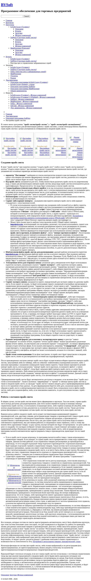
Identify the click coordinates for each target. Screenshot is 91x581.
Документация (12, 80)
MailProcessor (15, 74)
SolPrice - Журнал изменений (22, 99)
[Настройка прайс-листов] (9, 141)
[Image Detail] (9, 150)
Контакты (10, 23)
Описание (19, 29)
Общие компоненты (18, 91)
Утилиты (14, 76)
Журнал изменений (23, 35)
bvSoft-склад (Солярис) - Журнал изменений (28, 95)
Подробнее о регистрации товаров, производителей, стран (56, 541)
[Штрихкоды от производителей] (14, 470)
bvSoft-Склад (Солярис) (20, 27)
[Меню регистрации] (59, 141)
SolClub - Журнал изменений (22, 106)
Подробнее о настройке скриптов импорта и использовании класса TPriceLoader (46, 217)
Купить (18, 31)
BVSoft (7, 4)
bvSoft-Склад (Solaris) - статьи (22, 84)
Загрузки (18, 33)
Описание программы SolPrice (22, 87)
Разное (13, 78)
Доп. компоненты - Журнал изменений (26, 108)
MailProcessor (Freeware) (20, 48)
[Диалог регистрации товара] (76, 142)
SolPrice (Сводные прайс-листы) (23, 37)
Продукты (10, 25)
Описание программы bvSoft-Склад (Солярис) (29, 82)
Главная (9, 20)
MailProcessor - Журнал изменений (24, 101)
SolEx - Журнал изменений (21, 104)
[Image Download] (9, 155)
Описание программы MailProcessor (24, 89)
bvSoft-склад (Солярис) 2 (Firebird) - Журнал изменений (32, 97)
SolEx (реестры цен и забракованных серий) (28, 72)
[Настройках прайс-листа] (42, 141)
